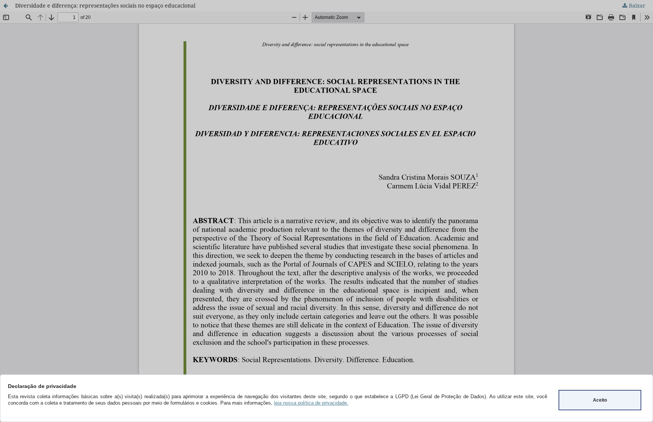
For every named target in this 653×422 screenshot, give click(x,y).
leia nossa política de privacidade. (311, 403)
